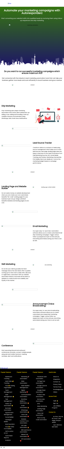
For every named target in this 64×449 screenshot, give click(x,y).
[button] (40, 3)
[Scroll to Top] (2, 448)
